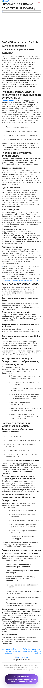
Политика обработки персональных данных (20, 665)
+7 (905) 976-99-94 (21, 660)
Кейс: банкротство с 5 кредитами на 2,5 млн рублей (32, 651)
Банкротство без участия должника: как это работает (11, 651)
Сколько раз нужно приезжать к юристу (21, 280)
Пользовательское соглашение (15, 667)
